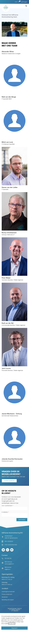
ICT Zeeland (14, 611)
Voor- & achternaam (7, 505)
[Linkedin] (3, 549)
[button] (26, 6)
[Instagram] (7, 549)
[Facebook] (11, 549)
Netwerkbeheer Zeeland (15, 608)
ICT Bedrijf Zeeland (14, 609)
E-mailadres (5, 512)
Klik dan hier (11, 623)
